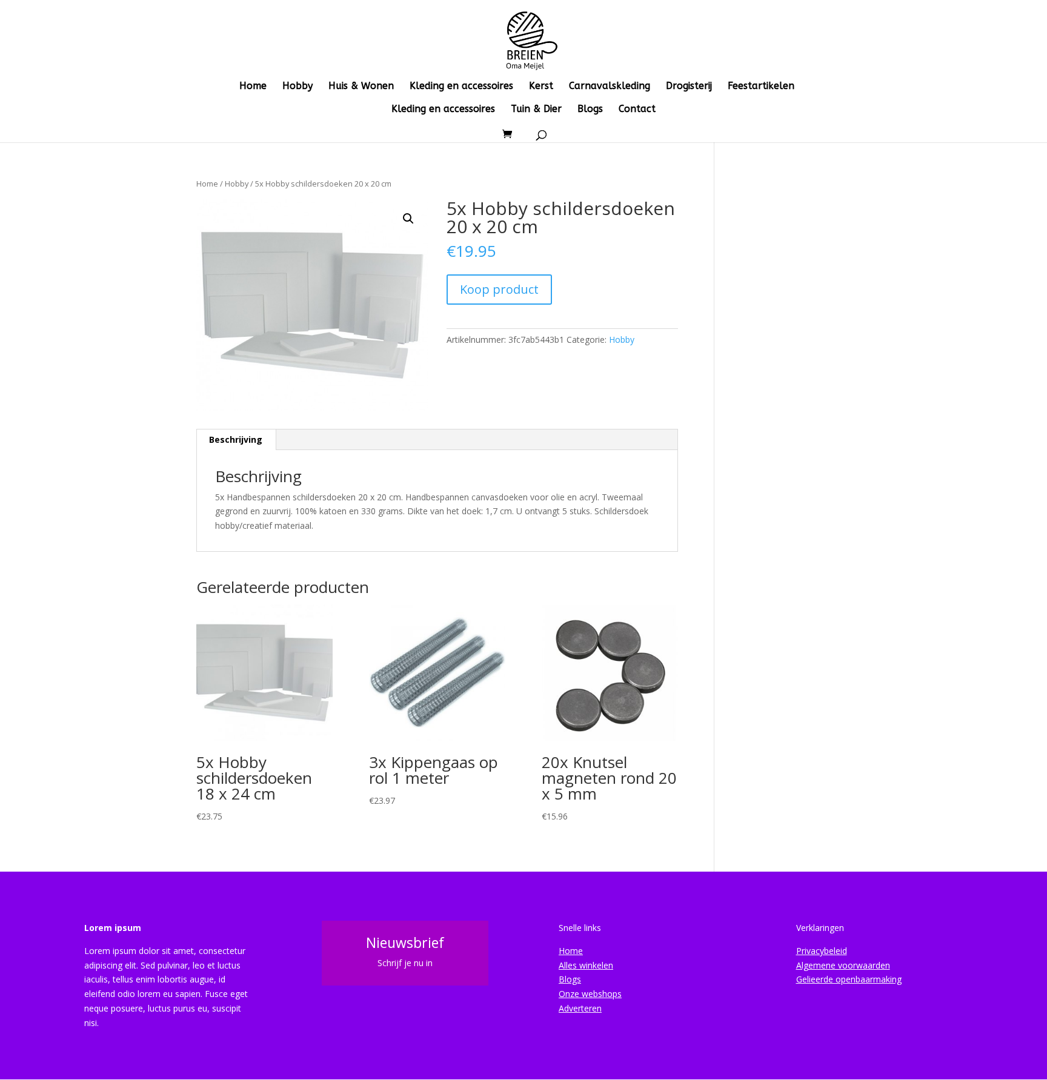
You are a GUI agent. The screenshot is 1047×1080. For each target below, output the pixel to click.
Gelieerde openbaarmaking (849, 979)
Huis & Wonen (361, 86)
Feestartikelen (761, 86)
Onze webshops (590, 993)
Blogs (590, 109)
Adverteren (580, 1008)
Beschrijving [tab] (235, 439)
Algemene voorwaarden (843, 965)
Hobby (297, 86)
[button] (408, 219)
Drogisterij (689, 86)
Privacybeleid (821, 950)
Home (253, 86)
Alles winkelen (586, 965)
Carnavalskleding (609, 86)
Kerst (541, 86)
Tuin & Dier (536, 109)
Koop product (499, 289)
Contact (637, 109)
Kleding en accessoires (461, 86)
